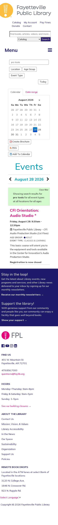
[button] (50, 50)
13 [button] (30, 119)
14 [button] (35, 119)
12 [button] (26, 119)
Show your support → (14, 320)
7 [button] (35, 114)
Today (43, 81)
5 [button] (26, 114)
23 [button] (12, 129)
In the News (8, 434)
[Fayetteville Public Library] (25, 10)
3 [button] (17, 114)
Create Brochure (20, 141)
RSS (14, 148)
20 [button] (30, 124)
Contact (27, 25)
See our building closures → (16, 406)
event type (17, 75)
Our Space (7, 439)
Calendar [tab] (15, 92)
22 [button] (39, 124)
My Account (30, 22)
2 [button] (12, 114)
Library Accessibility (12, 429)
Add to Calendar (21, 154)
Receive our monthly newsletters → (22, 294)
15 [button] (39, 119)
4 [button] (21, 114)
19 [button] (26, 124)
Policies (5, 459)
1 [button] (39, 109)
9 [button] (12, 119)
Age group (29, 69)
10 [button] (16, 119)
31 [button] (35, 109)
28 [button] (21, 109)
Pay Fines (45, 22)
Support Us (7, 454)
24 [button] (16, 129)
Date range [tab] (31, 92)
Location (15, 69)
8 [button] (39, 114)
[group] (29, 117)
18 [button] (21, 124)
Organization (8, 449)
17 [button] (16, 124)
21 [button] (35, 124)
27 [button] (16, 109)
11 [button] (21, 119)
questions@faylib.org (12, 373)
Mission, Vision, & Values (14, 424)
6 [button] (31, 114)
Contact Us (7, 419)
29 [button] (26, 109)
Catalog (16, 22)
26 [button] (12, 109)
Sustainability (9, 444)
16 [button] (12, 124)
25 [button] (21, 129)
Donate (16, 25)
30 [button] (30, 109)
